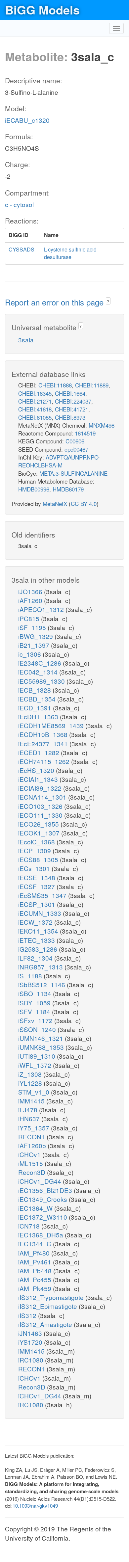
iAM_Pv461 (35, 1261)
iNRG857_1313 (41, 966)
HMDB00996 (33, 489)
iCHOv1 (30, 1154)
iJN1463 (31, 1333)
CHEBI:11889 (91, 385)
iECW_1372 (36, 921)
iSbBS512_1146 (42, 984)
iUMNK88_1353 (41, 1047)
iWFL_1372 (35, 1065)
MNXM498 (101, 425)
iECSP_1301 (37, 904)
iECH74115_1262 (44, 761)
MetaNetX (55, 503)
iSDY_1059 (35, 1002)
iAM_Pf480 (34, 1252)
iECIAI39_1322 (40, 787)
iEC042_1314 (38, 671)
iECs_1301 (35, 868)
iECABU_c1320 (27, 120)
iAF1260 (31, 600)
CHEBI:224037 (73, 401)
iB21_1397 (34, 645)
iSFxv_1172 (36, 1020)
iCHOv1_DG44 (40, 1181)
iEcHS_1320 (37, 770)
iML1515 (31, 1163)
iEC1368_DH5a (41, 1234)
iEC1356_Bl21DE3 (46, 1190)
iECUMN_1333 (40, 913)
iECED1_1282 (39, 752)
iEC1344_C (35, 1243)
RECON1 (32, 1136)
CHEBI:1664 (70, 393)
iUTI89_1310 (37, 1055)
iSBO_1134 (35, 993)
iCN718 (29, 1225)
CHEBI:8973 (70, 417)
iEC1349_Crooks (43, 1199)
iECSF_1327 (37, 886)
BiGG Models (42, 9)
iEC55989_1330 (42, 680)
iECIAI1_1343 (39, 779)
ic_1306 (30, 653)
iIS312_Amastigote (46, 1324)
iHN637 (29, 1118)
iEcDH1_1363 (39, 716)
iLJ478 (28, 1109)
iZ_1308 (30, 1074)
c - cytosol (19, 204)
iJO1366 (31, 591)
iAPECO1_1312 (41, 609)
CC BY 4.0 (84, 503)
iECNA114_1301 (43, 796)
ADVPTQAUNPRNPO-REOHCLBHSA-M (59, 461)
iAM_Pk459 (35, 1288)
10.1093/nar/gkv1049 (35, 1505)
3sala (26, 339)
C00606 (74, 441)
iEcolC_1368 (37, 841)
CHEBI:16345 (35, 393)
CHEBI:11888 (55, 385)
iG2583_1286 (38, 948)
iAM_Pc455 (35, 1279)
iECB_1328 (35, 689)
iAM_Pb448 (35, 1270)
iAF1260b (33, 1145)
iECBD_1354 (37, 698)
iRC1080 (31, 1359)
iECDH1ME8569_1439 (51, 725)
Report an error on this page (55, 302)
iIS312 (28, 1315)
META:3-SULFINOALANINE (73, 473)
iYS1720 (31, 1341)
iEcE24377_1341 (43, 743)
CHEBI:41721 (71, 409)
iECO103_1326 (41, 806)
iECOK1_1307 (39, 832)
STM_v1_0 (34, 1091)
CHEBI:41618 (35, 409)
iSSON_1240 (38, 1029)
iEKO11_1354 (39, 930)
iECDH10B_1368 (43, 734)
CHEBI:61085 (35, 417)
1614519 (85, 433)
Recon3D (32, 1172)
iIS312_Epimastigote (48, 1306)
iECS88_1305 (39, 859)
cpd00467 (76, 449)
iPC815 (29, 618)
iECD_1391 (35, 707)
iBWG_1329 (36, 636)
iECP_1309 (35, 850)
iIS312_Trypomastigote (51, 1297)
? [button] (108, 301)
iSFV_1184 (35, 1011)
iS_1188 (31, 975)
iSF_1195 (33, 627)
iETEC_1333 (37, 940)
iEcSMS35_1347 (43, 895)
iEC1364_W (36, 1208)
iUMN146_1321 (41, 1038)
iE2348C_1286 (40, 662)
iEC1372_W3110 (43, 1216)
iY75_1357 (34, 1127)
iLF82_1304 (36, 957)
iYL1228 (31, 1082)
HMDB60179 (68, 489)
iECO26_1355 (39, 823)
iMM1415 (32, 1100)
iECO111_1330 (41, 814)
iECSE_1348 (37, 877)
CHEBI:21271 (35, 401)
